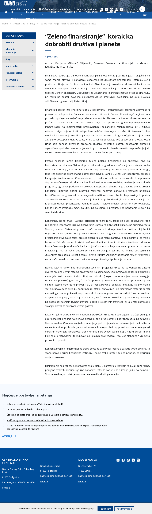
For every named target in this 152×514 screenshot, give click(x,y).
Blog (32, 23)
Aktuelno (10, 42)
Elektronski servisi (14, 86)
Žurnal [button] (131, 12)
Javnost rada (19, 23)
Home (5, 23)
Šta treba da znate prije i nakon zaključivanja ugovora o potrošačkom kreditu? (45, 414)
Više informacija (124, 508)
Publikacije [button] (92, 12)
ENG (145, 15)
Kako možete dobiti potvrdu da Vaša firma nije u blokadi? (35, 404)
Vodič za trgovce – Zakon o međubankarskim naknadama (35, 420)
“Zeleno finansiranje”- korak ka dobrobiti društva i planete (68, 23)
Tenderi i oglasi (13, 72)
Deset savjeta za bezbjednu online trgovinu (28, 409)
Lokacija (6, 487)
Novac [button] (52, 12)
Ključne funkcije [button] (31, 15)
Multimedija (11, 66)
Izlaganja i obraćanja (10, 51)
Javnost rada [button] (111, 15)
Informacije (11, 79)
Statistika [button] (71, 12)
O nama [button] (14, 15)
